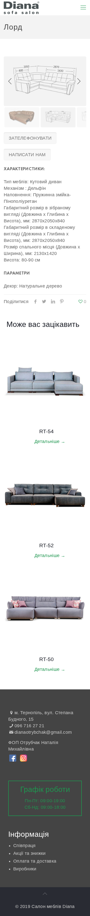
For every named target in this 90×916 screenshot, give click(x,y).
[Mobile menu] (83, 7)
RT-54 (46, 431)
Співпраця (24, 845)
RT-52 (46, 545)
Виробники (24, 868)
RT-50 (46, 659)
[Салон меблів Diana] (21, 7)
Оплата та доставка (34, 861)
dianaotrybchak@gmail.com (43, 732)
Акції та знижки (29, 853)
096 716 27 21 (29, 725)
